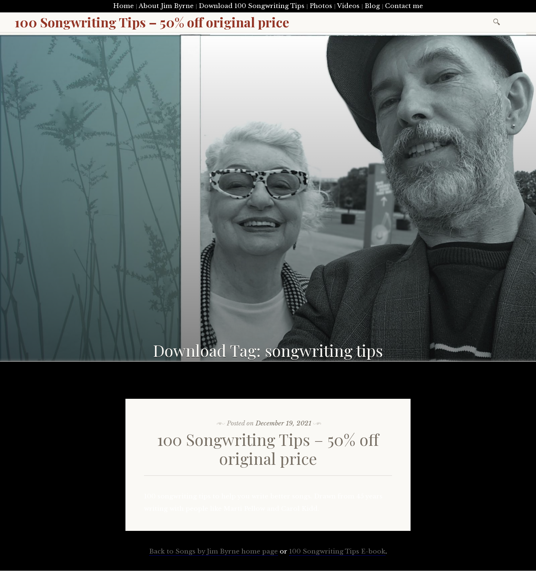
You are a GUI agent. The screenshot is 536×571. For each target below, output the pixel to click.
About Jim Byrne (166, 6)
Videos (348, 6)
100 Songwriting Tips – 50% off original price (268, 448)
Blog (372, 6)
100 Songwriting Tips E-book (337, 551)
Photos (321, 6)
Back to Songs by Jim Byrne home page (213, 551)
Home (123, 6)
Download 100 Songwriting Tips (251, 6)
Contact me (404, 6)
